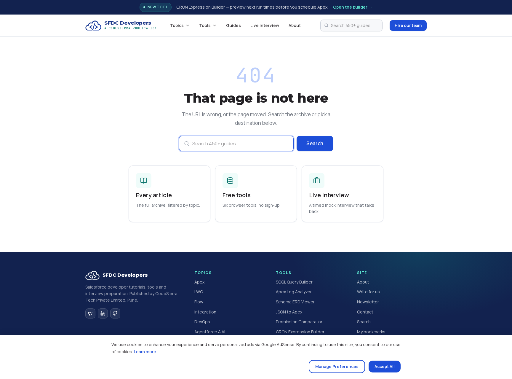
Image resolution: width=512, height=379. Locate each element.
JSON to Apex (289, 312)
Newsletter (368, 302)
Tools (205, 25)
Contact (365, 312)
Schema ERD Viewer (295, 302)
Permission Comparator (299, 321)
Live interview (264, 25)
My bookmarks (371, 332)
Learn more (145, 351)
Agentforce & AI (209, 332)
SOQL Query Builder (294, 282)
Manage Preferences (337, 366)
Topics (177, 25)
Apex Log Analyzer (294, 291)
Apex (199, 282)
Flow (198, 302)
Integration (205, 312)
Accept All (385, 366)
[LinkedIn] (103, 313)
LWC (198, 291)
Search (314, 143)
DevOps (202, 321)
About (295, 25)
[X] (90, 313)
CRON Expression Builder (300, 332)
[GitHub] (115, 313)
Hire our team (408, 25)
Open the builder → (352, 7)
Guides (233, 25)
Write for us (368, 291)
